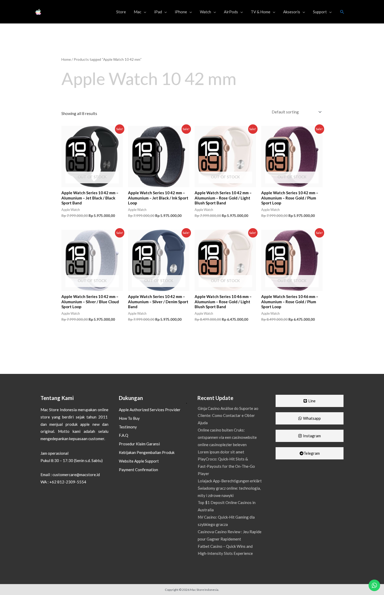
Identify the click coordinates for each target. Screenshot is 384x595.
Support (320, 11)
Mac (137, 11)
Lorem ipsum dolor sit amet (221, 452)
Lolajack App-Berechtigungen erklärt (230, 480)
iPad (158, 11)
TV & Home (260, 11)
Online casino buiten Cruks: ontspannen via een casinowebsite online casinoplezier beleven (227, 437)
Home (66, 59)
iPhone (181, 11)
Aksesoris (291, 11)
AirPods (231, 11)
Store (121, 11)
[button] (342, 11)
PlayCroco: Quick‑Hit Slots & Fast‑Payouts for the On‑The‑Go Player (226, 466)
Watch (205, 11)
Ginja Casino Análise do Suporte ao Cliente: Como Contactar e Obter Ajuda (228, 415)
